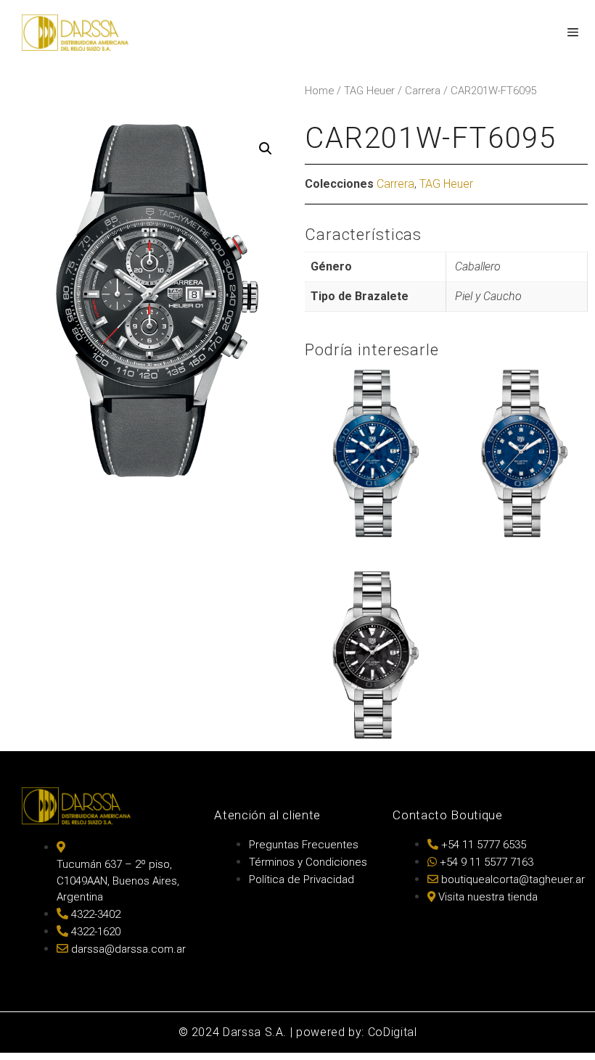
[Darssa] (75, 33)
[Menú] (572, 33)
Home (319, 90)
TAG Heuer (369, 90)
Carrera (422, 90)
